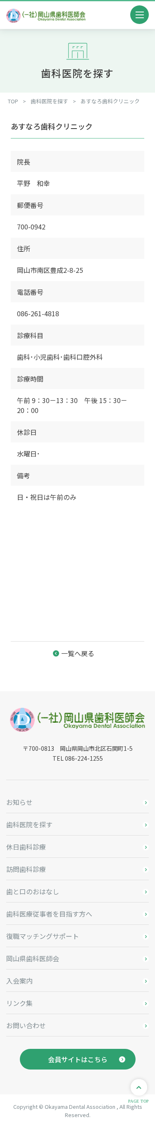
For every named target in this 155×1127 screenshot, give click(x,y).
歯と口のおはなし (32, 891)
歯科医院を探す (29, 824)
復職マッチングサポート (42, 936)
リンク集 (19, 1003)
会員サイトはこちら (77, 1059)
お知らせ (19, 802)
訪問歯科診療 (26, 869)
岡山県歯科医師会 (32, 958)
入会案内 (19, 981)
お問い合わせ (26, 1025)
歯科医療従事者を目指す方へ (49, 914)
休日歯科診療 (26, 847)
